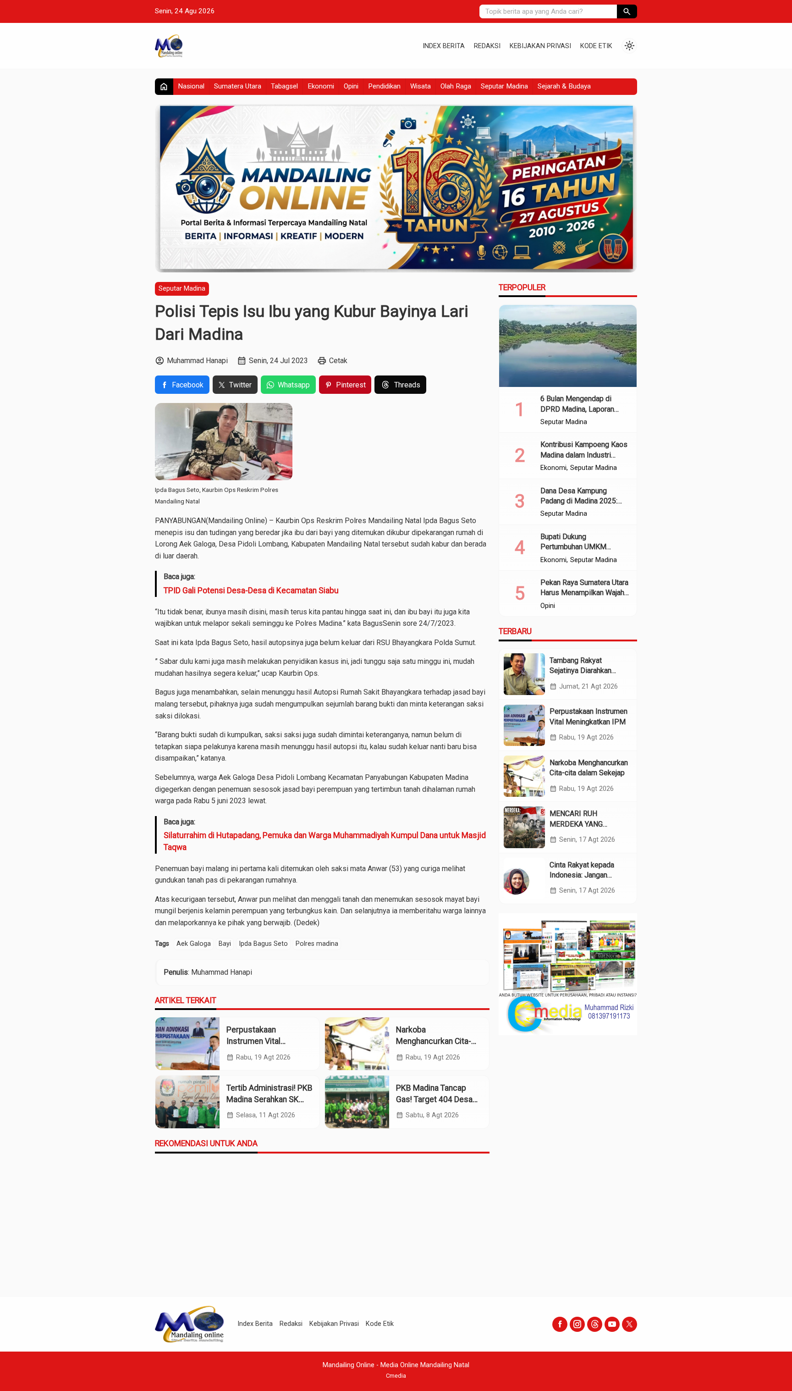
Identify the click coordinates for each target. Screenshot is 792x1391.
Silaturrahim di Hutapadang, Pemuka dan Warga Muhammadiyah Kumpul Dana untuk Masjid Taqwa (325, 841)
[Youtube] (612, 1324)
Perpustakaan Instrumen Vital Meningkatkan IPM (259, 1041)
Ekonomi (321, 86)
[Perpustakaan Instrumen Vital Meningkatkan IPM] (187, 1043)
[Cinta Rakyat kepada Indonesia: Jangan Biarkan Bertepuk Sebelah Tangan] (524, 878)
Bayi (225, 944)
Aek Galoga (193, 944)
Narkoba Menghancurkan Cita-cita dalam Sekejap (433, 1041)
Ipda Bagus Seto (263, 944)
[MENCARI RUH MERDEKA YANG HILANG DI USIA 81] (524, 827)
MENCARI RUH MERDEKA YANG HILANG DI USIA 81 (581, 824)
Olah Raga (455, 86)
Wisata (420, 86)
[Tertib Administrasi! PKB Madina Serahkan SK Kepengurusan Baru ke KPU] (187, 1102)
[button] (627, 11)
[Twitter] (629, 1324)
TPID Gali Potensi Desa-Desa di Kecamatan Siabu (251, 590)
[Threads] (594, 1324)
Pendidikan (384, 86)
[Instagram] (577, 1324)
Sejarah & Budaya (564, 86)
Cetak (338, 360)
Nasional (191, 86)
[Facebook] (559, 1324)
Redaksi (487, 46)
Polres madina (317, 944)
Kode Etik (596, 46)
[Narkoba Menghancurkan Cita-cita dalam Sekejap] (357, 1043)
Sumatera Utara (237, 86)
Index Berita (444, 46)
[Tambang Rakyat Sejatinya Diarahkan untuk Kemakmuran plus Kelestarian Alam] (524, 674)
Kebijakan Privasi (540, 46)
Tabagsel (284, 86)
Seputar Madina (504, 86)
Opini (351, 86)
